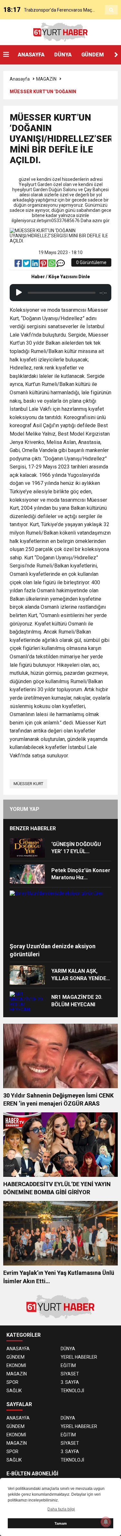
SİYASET (70, 1373)
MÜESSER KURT (28, 783)
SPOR (12, 1382)
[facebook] (19, 264)
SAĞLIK (14, 1390)
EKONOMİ (16, 1365)
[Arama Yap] (111, 10)
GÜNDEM (92, 55)
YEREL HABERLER (79, 1357)
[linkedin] (35, 264)
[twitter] (27, 264)
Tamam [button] (61, 1523)
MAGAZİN (46, 79)
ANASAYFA (31, 55)
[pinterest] (44, 264)
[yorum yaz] (60, 264)
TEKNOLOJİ (72, 1390)
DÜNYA (63, 55)
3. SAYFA (70, 1382)
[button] (116, 54)
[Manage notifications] (106, 1522)
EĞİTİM (68, 1365)
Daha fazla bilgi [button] (61, 1509)
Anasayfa (20, 79)
